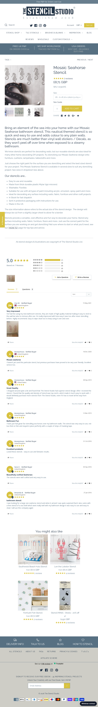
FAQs (41, 651)
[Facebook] (35, 25)
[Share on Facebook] (62, 116)
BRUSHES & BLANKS (55, 33)
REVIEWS (30, 39)
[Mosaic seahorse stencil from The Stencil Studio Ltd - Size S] (19, 112)
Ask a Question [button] (62, 277)
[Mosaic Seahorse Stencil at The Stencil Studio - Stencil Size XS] (25, 85)
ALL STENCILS (15, 651)
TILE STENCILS (33, 33)
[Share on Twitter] (65, 116)
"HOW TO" (13, 228)
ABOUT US (30, 651)
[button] (86, 342)
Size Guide (57, 102)
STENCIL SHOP (14, 33)
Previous (81, 60)
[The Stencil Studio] (49, 7)
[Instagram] (40, 25)
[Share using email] (78, 116)
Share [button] (11, 342)
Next (90, 60)
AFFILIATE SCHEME (49, 658)
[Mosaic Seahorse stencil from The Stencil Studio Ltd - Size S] (9, 112)
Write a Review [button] (83, 277)
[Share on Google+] (73, 116)
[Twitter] (31, 25)
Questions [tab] (26, 289)
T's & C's (85, 651)
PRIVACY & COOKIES (68, 651)
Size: (55, 93)
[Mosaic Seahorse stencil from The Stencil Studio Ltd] (29, 112)
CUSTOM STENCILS (62, 39)
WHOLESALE (43, 39)
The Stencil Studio (52, 694)
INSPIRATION (76, 33)
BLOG (89, 33)
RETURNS (51, 651)
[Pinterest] (44, 25)
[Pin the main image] (69, 116)
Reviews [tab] (11, 289)
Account (70, 25)
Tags (8, 60)
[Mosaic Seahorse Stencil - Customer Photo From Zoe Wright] (11, 278)
